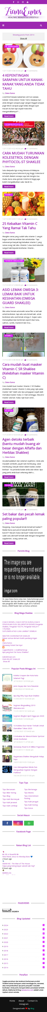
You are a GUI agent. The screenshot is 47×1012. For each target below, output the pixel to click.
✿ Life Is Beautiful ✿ (10, 854)
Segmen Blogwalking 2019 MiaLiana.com (24, 706)
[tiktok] (40, 823)
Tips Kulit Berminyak (10, 799)
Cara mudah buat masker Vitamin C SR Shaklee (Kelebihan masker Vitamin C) (23, 371)
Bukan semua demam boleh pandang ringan (19, 638)
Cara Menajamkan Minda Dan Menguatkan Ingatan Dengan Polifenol (25, 770)
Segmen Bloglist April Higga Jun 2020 (28, 716)
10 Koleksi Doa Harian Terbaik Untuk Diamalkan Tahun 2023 (28, 727)
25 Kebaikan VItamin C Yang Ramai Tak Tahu (19, 225)
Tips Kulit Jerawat (9, 802)
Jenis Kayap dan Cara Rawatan (25, 686)
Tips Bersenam (8, 789)
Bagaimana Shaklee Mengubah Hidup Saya (28, 757)
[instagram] (22, 2)
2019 (24, 946)
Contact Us (33, 1000)
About (21, 1000)
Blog (32, 1008)
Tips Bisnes (29, 792)
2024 (24, 925)
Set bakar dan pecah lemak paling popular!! (23, 516)
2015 (24, 963)
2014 (24, 967)
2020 (24, 942)
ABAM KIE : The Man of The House (16, 863)
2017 (24, 955)
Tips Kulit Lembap (9, 805)
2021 (24, 938)
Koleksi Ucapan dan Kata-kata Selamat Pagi (25, 676)
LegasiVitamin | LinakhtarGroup (14, 650)
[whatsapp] (18, 2)
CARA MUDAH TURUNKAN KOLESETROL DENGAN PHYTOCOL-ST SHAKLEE (23, 157)
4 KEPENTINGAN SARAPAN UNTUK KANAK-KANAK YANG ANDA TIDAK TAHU (23, 82)
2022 (24, 934)
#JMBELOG (6, 873)
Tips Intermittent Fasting (31, 797)
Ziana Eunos (10, 93)
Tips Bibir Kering (9, 792)
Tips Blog (6, 796)
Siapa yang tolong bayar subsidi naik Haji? (18, 866)
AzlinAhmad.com (8, 657)
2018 (24, 950)
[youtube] (27, 2)
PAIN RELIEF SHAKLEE (11, 659)
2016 (24, 959)
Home (12, 1000)
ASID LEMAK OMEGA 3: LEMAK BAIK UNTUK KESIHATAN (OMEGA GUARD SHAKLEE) (20, 296)
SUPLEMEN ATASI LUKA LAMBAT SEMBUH (19, 631)
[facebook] (13, 2)
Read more (8, 116)
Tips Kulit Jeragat (31, 801)
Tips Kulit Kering (31, 805)
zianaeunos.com (27, 990)
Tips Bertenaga (30, 789)
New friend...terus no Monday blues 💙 (17, 856)
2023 (24, 929)
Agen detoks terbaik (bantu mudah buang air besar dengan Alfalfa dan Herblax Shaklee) (22, 446)
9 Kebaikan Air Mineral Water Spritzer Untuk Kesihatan (28, 737)
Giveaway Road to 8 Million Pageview (28, 747)
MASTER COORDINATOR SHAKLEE (16, 636)
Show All (23, 38)
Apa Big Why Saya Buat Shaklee (26, 695)
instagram (23, 1004)
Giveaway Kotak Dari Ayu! (12, 645)
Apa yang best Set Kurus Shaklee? (15, 652)
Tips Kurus (28, 808)
